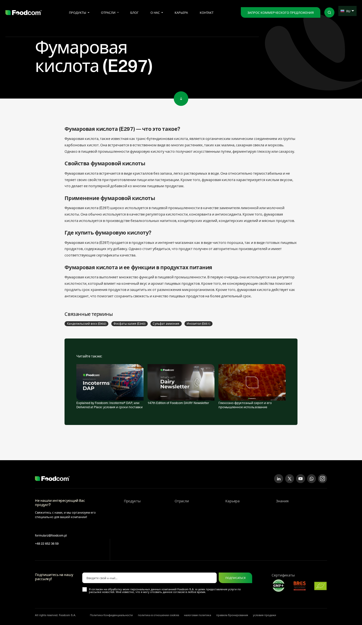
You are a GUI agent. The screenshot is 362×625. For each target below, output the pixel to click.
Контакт (207, 12)
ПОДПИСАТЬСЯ (235, 578)
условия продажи (264, 615)
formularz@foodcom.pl (51, 535)
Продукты (77, 12)
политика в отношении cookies (158, 615)
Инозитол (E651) (198, 323)
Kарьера (181, 12)
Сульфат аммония (166, 323)
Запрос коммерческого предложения (280, 12)
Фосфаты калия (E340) (129, 323)
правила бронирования (232, 615)
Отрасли (108, 12)
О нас (155, 12)
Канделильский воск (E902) (86, 323)
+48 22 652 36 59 (47, 543)
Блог (134, 12)
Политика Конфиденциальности (111, 615)
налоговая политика (197, 615)
